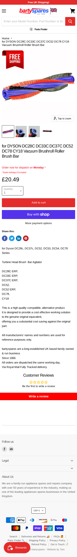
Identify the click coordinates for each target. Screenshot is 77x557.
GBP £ (36, 510)
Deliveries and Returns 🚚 (35, 536)
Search (13, 536)
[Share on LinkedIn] (18, 238)
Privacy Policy (57, 540)
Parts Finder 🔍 (16, 540)
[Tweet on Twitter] (12, 238)
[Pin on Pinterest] (26, 238)
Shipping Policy (37, 540)
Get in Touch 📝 (59, 544)
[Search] (70, 21)
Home (5, 38)
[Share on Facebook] (4, 238)
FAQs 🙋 (59, 536)
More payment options (38, 223)
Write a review (38, 396)
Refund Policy (39, 544)
